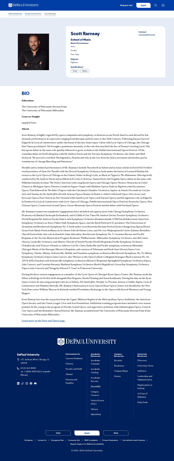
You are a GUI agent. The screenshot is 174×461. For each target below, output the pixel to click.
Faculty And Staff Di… (33, 14)
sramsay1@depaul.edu (147, 34)
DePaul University (15, 14)
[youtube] (35, 383)
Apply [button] (87, 433)
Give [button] (116, 433)
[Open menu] (163, 5)
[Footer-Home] (87, 342)
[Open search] (156, 5)
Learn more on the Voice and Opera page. (43, 321)
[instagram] (27, 383)
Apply (143, 5)
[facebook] (31, 383)
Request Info (126, 5)
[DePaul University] (27, 5)
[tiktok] (22, 383)
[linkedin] (18, 383)
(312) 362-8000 (28, 368)
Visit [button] (58, 433)
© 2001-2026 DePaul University (87, 451)
